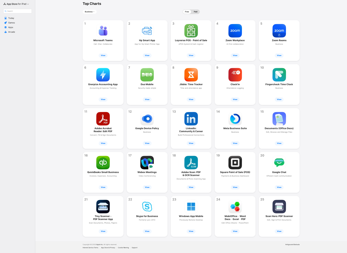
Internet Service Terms (90, 247)
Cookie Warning (123, 247)
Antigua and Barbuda (292, 244)
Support (134, 247)
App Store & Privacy (108, 247)
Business (89, 12)
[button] (18, 18)
